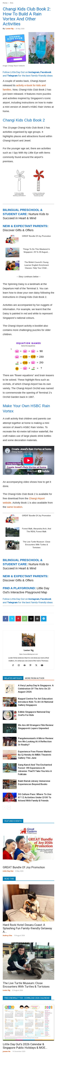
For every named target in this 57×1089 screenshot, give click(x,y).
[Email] (31, 618)
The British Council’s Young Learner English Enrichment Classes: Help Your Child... (36, 265)
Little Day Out (8, 871)
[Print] (37, 618)
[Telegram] (43, 618)
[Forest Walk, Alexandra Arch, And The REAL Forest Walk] (12, 532)
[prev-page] (4, 807)
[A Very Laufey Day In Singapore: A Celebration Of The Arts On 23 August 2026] (10, 688)
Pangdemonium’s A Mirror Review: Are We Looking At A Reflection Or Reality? (36, 741)
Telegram (12, 75)
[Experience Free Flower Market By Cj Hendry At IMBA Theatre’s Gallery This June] (10, 755)
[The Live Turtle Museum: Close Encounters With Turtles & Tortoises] (12, 545)
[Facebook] (5, 618)
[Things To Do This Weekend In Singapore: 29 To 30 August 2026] (12, 252)
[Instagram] (20, 665)
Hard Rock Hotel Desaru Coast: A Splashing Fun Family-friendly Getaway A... (27, 928)
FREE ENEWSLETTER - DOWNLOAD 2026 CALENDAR (27, 998)
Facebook (45, 72)
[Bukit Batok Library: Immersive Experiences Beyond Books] (10, 784)
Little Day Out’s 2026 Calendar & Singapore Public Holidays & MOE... (25, 1046)
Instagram (33, 72)
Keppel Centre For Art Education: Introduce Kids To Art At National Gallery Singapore (35, 701)
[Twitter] (12, 618)
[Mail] (25, 665)
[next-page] (9, 807)
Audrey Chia (7, 935)
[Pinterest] (18, 618)
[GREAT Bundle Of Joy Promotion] (12, 239)
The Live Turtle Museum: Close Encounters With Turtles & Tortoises (36, 545)
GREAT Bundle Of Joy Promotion (36, 236)
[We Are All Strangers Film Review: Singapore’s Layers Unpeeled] (10, 728)
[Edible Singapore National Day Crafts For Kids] (10, 715)
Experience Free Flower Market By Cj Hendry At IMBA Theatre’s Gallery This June (34, 754)
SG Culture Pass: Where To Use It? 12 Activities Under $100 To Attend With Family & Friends (34, 797)
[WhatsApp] (24, 618)
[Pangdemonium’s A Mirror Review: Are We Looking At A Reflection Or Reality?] (10, 741)
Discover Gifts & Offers (18, 230)
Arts (11, 3)
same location (14, 507)
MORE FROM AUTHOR (34, 678)
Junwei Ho (6, 1051)
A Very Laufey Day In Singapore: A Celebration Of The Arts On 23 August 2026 (36, 688)
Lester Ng (9, 29)
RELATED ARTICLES (13, 678)
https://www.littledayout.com (28, 654)
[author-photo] (28, 646)
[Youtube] (43, 665)
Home (5, 3)
